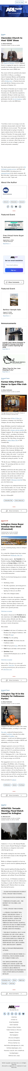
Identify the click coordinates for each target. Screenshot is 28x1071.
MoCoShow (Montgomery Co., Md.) (14, 1045)
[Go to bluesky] (23, 1014)
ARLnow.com (6, 816)
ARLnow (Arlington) (14, 1037)
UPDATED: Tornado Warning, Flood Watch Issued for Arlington (12, 810)
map (12, 635)
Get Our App (19, 2)
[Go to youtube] (16, 1014)
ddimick (14, 780)
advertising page (7, 669)
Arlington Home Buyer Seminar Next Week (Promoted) (12, 526)
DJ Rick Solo (8, 81)
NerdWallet (9, 734)
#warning (12, 983)
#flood (14, 980)
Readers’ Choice (14, 1032)
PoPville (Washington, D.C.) (14, 1048)
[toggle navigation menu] (26, 2)
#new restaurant (19, 500)
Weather (3, 805)
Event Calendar (14, 1024)
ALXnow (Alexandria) (14, 1040)
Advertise (14, 1017)
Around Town (5, 378)
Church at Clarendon (9, 63)
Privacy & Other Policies (14, 1027)
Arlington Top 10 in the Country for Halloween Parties (12, 696)
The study (3, 732)
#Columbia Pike (8, 500)
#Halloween (7, 785)
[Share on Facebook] (8, 206)
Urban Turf (11, 665)
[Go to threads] (19, 1014)
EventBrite (12, 736)
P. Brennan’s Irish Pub (16, 480)
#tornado (4, 983)
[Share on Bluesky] (16, 206)
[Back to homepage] (4, 2)
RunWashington (14, 1053)
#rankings (21, 785)
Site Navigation (14, 1035)
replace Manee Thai (12, 440)
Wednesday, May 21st (16, 555)
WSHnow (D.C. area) (14, 1055)
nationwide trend (5, 173)
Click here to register (6, 611)
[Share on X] (12, 206)
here (16, 645)
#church (6, 201)
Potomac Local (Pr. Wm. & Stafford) (14, 1050)
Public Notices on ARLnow (14, 1029)
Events (3, 34)
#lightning (21, 980)
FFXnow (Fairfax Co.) (14, 1043)
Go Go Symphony (17, 99)
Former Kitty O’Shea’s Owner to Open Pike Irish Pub (13, 384)
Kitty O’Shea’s (16, 418)
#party (14, 785)
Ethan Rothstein (7, 43)
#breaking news (6, 980)
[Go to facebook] (8, 1014)
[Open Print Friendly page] (20, 206)
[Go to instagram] (12, 1014)
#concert (22, 201)
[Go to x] (4, 1014)
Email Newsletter (14, 1022)
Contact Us (14, 1019)
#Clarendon (14, 201)
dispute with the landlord (17, 430)
